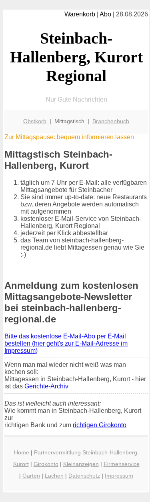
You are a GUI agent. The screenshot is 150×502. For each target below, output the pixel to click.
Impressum (119, 475)
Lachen (54, 475)
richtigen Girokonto (99, 425)
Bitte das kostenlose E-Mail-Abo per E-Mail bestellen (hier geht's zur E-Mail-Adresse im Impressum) (66, 343)
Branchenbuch (110, 121)
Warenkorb (79, 14)
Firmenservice (122, 464)
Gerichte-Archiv (46, 386)
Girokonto (46, 464)
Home (21, 452)
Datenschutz (84, 475)
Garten (31, 475)
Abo (105, 14)
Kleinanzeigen (81, 464)
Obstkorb (34, 121)
